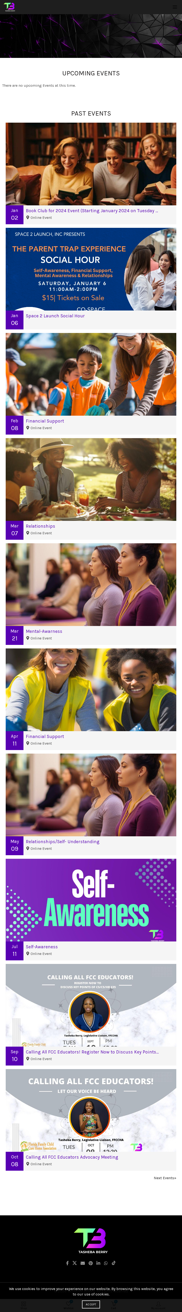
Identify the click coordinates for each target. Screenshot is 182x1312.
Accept (91, 1304)
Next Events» (165, 1178)
